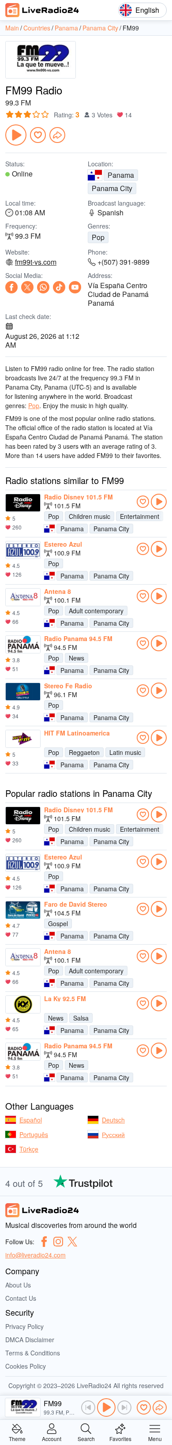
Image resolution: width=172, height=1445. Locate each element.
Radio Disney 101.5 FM (78, 497)
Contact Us (20, 1298)
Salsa (81, 1017)
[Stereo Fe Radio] (23, 692)
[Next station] (124, 1407)
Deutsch (113, 1119)
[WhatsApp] (43, 287)
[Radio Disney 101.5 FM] (23, 503)
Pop (98, 237)
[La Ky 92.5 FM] (23, 1004)
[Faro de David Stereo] (23, 910)
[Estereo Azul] (23, 550)
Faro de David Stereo (75, 904)
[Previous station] (88, 1407)
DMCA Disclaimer (29, 1339)
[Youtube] (75, 287)
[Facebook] (11, 287)
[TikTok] (59, 287)
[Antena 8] (23, 597)
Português (33, 1134)
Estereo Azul (63, 544)
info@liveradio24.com (35, 1254)
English (147, 10)
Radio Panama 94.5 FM (78, 638)
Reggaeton (84, 752)
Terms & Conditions (32, 1352)
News (76, 657)
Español (30, 1119)
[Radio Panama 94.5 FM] (23, 644)
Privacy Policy (24, 1326)
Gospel (58, 923)
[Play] (15, 135)
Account (51, 1438)
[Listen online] (159, 502)
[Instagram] (58, 1241)
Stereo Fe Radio (68, 686)
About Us (18, 1284)
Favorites (120, 1438)
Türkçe (28, 1149)
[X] (27, 287)
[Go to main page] (42, 10)
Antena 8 (57, 591)
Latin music (125, 752)
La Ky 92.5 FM (65, 998)
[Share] (57, 135)
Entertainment (139, 516)
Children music (89, 516)
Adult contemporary (96, 610)
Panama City (112, 188)
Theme (17, 1438)
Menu (155, 1438)
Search (86, 1438)
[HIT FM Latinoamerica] (23, 739)
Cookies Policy (25, 1366)
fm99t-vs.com (35, 262)
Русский (113, 1134)
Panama (121, 175)
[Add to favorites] (38, 135)
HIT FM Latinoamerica (77, 733)
